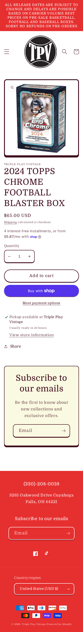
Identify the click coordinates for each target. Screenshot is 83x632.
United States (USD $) (39, 589)
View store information (31, 335)
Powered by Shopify (59, 624)
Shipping (10, 222)
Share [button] (15, 346)
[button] (7, 52)
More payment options (41, 303)
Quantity (12, 246)
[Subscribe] (64, 430)
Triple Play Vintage (34, 624)
